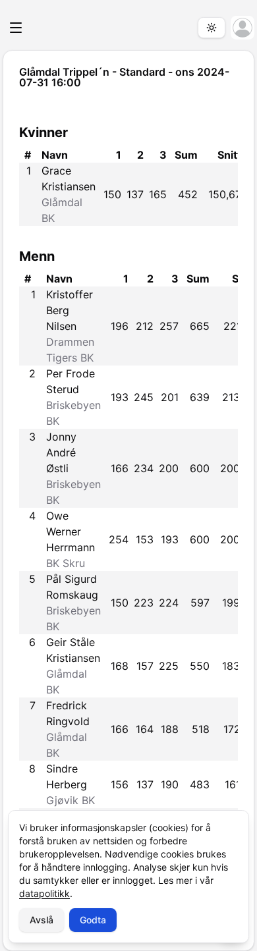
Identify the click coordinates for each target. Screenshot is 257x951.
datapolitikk (44, 893)
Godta (93, 919)
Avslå (41, 919)
